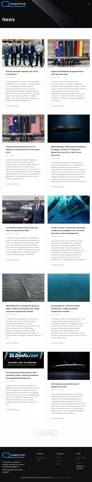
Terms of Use (66, 477)
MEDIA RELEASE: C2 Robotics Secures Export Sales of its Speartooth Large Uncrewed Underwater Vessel (22, 309)
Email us (79, 463)
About (59, 458)
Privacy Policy (56, 477)
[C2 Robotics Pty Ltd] (13, 4)
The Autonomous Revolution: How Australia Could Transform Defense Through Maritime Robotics (22, 375)
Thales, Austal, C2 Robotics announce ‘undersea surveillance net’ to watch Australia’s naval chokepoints (68, 230)
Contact (59, 461)
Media (59, 464)
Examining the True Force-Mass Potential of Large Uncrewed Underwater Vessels (65, 309)
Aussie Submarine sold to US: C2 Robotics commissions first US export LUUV (23, 149)
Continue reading (13, 106)
